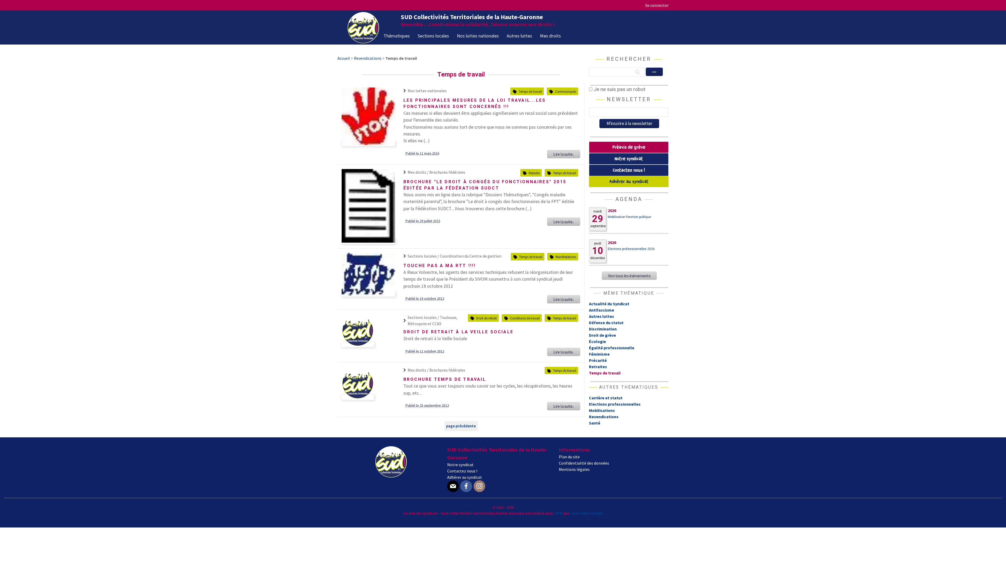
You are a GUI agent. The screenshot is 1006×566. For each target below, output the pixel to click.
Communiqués (565, 91)
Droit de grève (602, 335)
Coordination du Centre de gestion (470, 256)
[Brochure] (368, 241)
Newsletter (629, 99)
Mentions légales (574, 469)
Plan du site (569, 456)
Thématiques (397, 36)
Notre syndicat (629, 158)
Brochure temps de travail (444, 379)
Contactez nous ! (629, 170)
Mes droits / (418, 172)
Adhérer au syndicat (628, 181)
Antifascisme (601, 310)
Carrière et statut (605, 397)
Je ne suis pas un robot (618, 89)
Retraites (598, 366)
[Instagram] (479, 486)
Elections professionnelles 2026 (631, 249)
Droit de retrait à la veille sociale (458, 331)
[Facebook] (466, 486)
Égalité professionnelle (611, 347)
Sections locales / (424, 256)
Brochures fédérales (447, 172)
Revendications (604, 416)
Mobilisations (602, 410)
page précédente (461, 425)
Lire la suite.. (563, 154)
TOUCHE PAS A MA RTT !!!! (439, 265)
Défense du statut (606, 322)
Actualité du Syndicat (609, 303)
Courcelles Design (586, 513)
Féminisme (599, 354)
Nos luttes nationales (478, 36)
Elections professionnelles (615, 404)
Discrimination (603, 328)
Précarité (598, 360)
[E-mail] (453, 486)
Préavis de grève (629, 147)
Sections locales (433, 36)
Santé (594, 423)
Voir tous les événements (629, 275)
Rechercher (628, 59)
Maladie (534, 173)
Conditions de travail (525, 318)
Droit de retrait (486, 318)
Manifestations (566, 257)
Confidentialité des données (584, 463)
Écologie (597, 341)
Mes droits (550, 36)
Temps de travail (530, 91)
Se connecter (657, 5)
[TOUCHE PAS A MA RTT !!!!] (368, 294)
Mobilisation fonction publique (629, 217)
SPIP (559, 513)
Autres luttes (519, 36)
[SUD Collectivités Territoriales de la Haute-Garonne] (363, 42)
